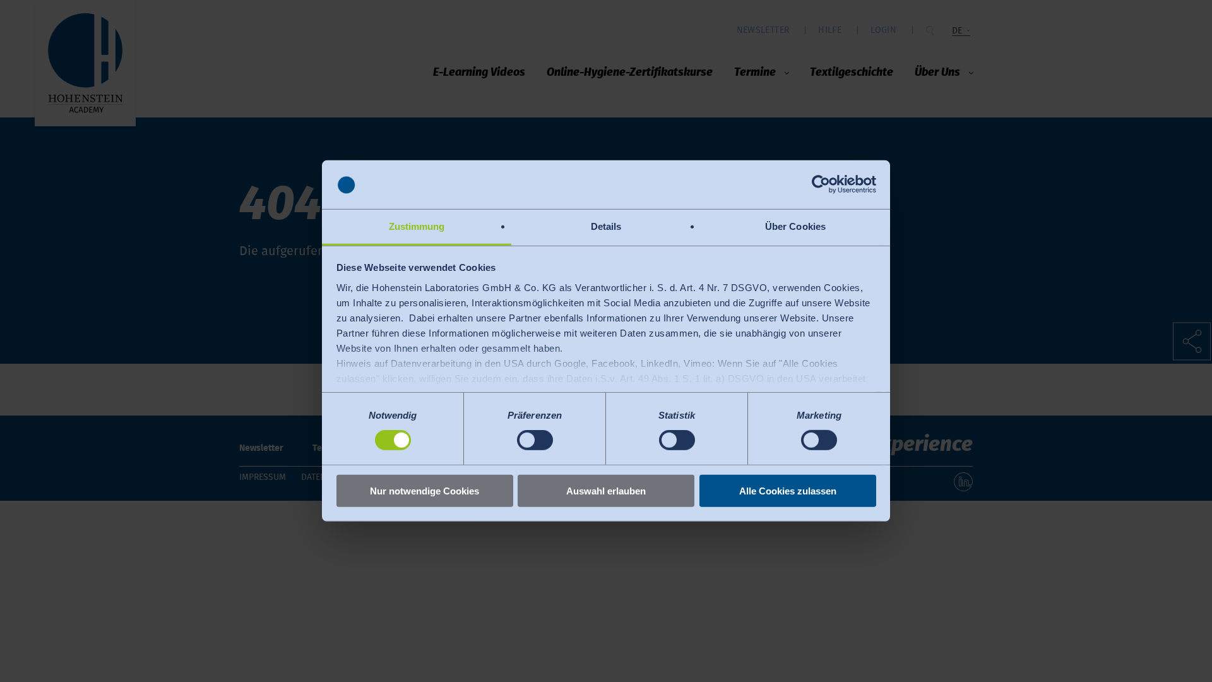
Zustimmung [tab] (417, 226)
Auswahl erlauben (606, 490)
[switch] (535, 440)
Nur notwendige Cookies (424, 490)
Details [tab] (606, 226)
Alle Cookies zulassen (787, 490)
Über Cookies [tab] (795, 226)
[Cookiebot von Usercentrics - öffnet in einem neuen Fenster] (821, 184)
